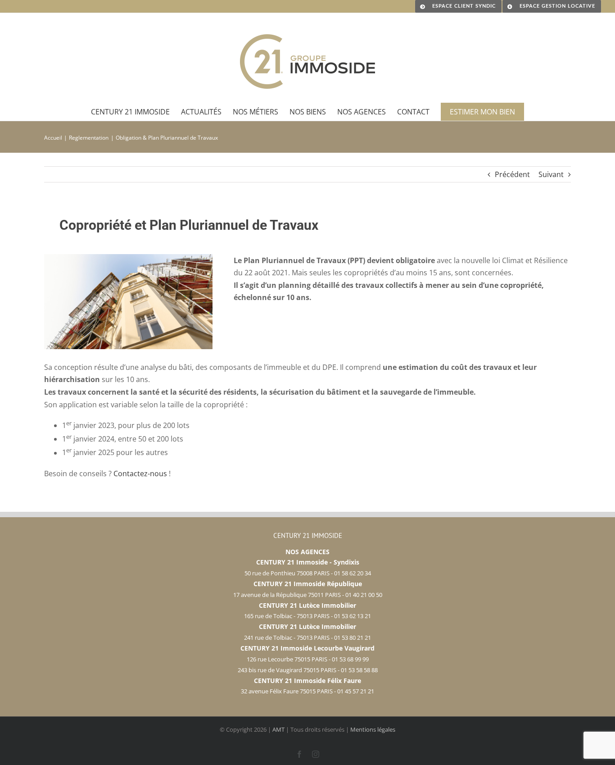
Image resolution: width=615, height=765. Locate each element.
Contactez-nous (140, 473)
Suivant (551, 174)
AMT (278, 729)
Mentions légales (372, 729)
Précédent (512, 174)
